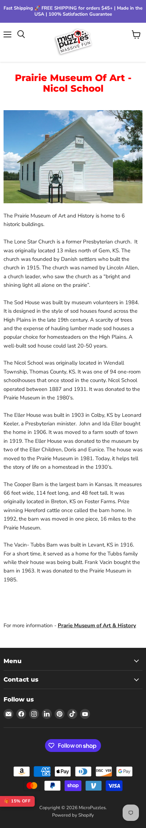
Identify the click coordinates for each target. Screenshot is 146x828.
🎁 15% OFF (17, 801)
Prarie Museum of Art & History (97, 625)
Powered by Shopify (73, 815)
